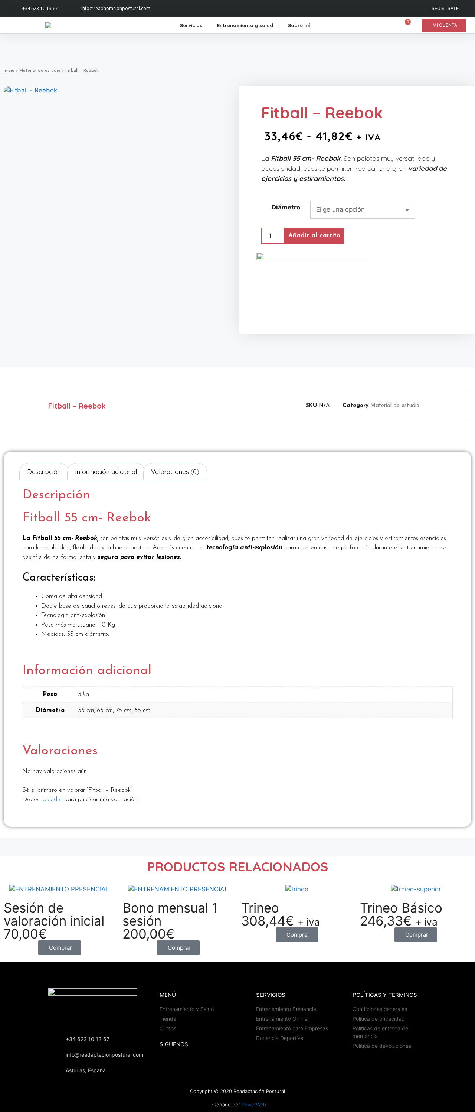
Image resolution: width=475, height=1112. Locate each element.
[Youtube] (183, 8)
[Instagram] (166, 8)
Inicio (9, 70)
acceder (51, 799)
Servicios (191, 25)
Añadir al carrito (314, 236)
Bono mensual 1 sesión (170, 914)
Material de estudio (39, 70)
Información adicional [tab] (106, 471)
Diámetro (286, 207)
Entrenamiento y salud (245, 25)
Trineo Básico (401, 908)
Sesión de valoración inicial (54, 914)
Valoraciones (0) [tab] (175, 471)
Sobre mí (299, 25)
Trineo (260, 908)
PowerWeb (254, 1105)
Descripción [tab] (44, 471)
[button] (221, 405)
